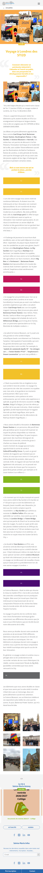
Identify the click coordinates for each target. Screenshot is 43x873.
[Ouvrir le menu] (39, 4)
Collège (21, 789)
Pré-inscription (10, 871)
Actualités (9, 8)
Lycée (21, 44)
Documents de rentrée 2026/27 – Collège (21, 819)
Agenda (30, 827)
